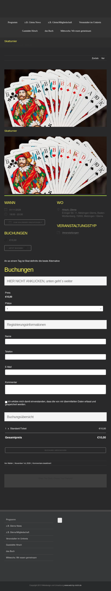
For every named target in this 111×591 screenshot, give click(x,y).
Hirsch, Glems (69, 209)
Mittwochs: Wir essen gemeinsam (21, 557)
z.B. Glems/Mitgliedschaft (17, 532)
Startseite (7, 45)
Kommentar (11, 382)
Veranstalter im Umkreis (17, 538)
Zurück (95, 58)
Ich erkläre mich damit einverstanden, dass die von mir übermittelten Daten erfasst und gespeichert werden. (50, 403)
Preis (7, 292)
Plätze (8, 303)
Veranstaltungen (17, 45)
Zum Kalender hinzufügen (26, 222)
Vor (102, 58)
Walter (10, 463)
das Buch (10, 551)
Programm (11, 519)
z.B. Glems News (14, 525)
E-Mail (8, 366)
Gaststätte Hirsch (14, 544)
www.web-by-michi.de (73, 585)
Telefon (9, 351)
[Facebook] (60, 520)
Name (8, 336)
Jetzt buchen (16, 248)
